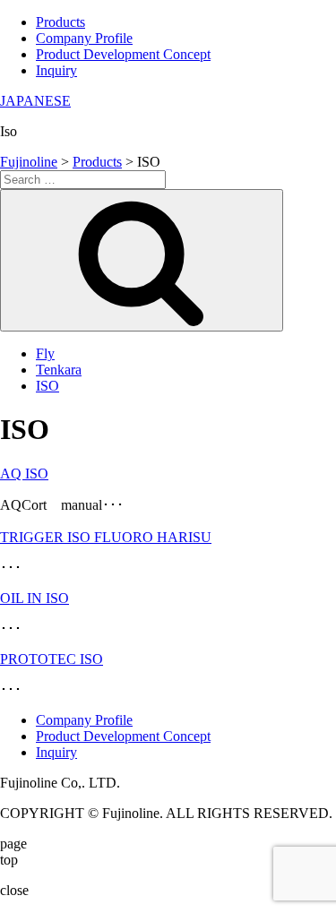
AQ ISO (24, 473)
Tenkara (59, 369)
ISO (47, 385)
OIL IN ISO (34, 598)
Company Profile (84, 38)
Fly (45, 353)
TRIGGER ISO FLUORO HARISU (105, 537)
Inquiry (56, 70)
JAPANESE (35, 100)
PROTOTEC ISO (51, 659)
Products (60, 22)
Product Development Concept (123, 54)
